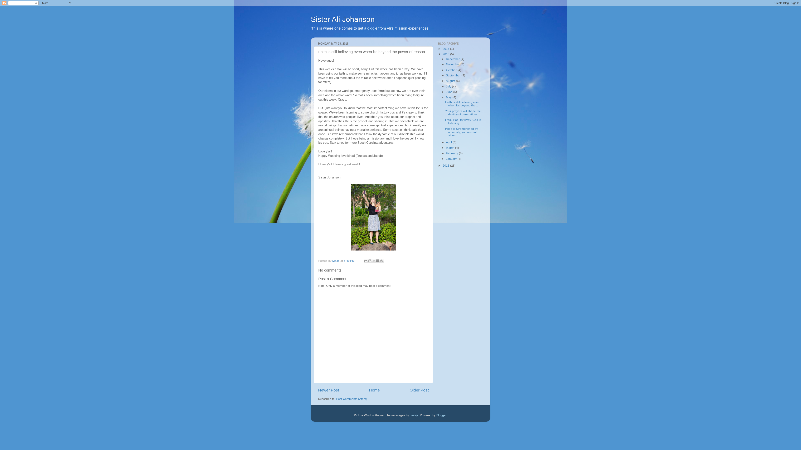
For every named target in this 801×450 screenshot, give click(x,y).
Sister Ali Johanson (343, 19)
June (449, 91)
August (451, 80)
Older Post (419, 390)
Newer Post (328, 390)
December (453, 59)
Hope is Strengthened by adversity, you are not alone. (461, 132)
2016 (446, 54)
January (451, 158)
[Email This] (366, 261)
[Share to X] (374, 261)
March (450, 147)
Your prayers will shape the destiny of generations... (463, 113)
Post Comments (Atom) (351, 398)
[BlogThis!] (370, 261)
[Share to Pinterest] (382, 261)
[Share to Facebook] (378, 261)
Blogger (441, 415)
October (451, 70)
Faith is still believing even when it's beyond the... (462, 104)
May (449, 97)
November (453, 64)
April (449, 142)
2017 (446, 48)
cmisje (414, 415)
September (453, 75)
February (452, 153)
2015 (446, 165)
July (449, 86)
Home (374, 390)
